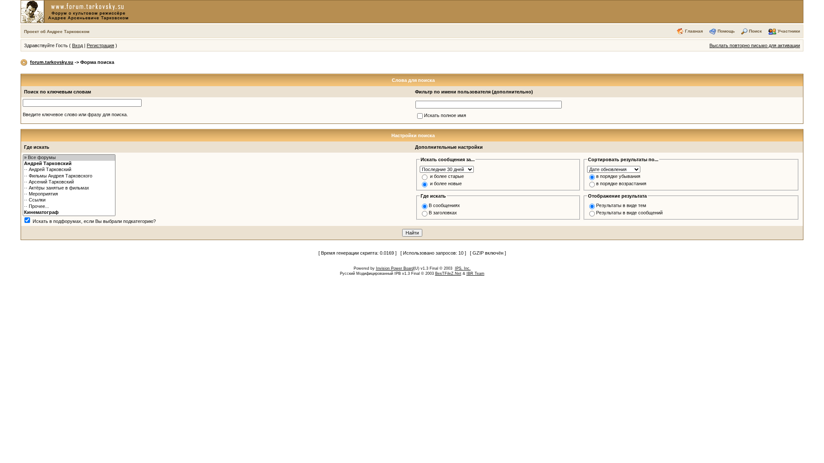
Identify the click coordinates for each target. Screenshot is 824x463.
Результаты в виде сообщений (629, 212)
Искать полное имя (445, 115)
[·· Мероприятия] (69, 194)
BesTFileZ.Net (448, 273)
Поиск (755, 31)
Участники (789, 31)
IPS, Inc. (463, 268)
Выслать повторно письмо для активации (754, 45)
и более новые (446, 183)
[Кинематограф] (69, 213)
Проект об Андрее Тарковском (56, 31)
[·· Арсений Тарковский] (69, 182)
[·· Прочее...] (69, 207)
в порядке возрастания (621, 183)
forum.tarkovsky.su (51, 62)
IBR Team (476, 273)
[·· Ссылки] (69, 200)
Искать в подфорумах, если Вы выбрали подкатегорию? (94, 221)
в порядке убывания (618, 176)
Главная (694, 31)
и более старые (447, 176)
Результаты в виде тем (621, 205)
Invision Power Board (395, 268)
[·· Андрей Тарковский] (69, 170)
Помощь (726, 31)
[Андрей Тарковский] (69, 164)
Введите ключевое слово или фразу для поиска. (75, 114)
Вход (77, 45)
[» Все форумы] (69, 158)
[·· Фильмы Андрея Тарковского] (69, 176)
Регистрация (100, 45)
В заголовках (443, 212)
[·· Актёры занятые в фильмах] (69, 188)
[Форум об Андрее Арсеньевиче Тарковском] (76, 11)
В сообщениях (444, 205)
